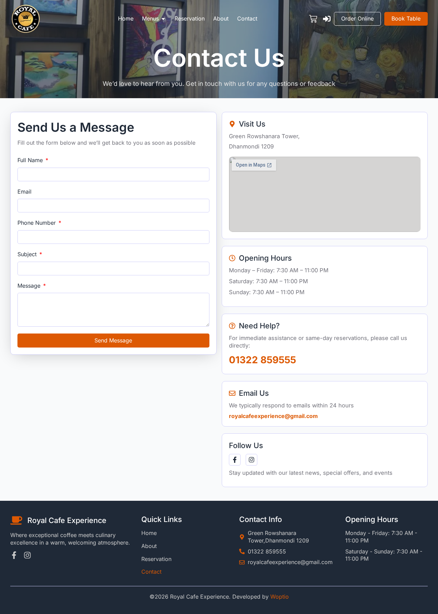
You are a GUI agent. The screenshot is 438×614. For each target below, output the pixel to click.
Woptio (279, 596)
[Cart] (313, 19)
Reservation (156, 559)
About (149, 546)
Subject (27, 254)
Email (24, 191)
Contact (151, 571)
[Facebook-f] (235, 460)
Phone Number (37, 222)
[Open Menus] (163, 19)
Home (149, 533)
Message (29, 285)
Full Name (30, 160)
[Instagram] (251, 460)
